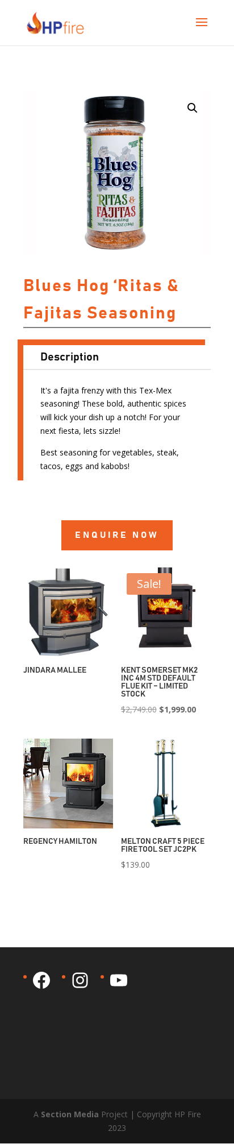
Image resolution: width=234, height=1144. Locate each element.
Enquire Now (117, 535)
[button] (192, 108)
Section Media (70, 1114)
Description (69, 357)
